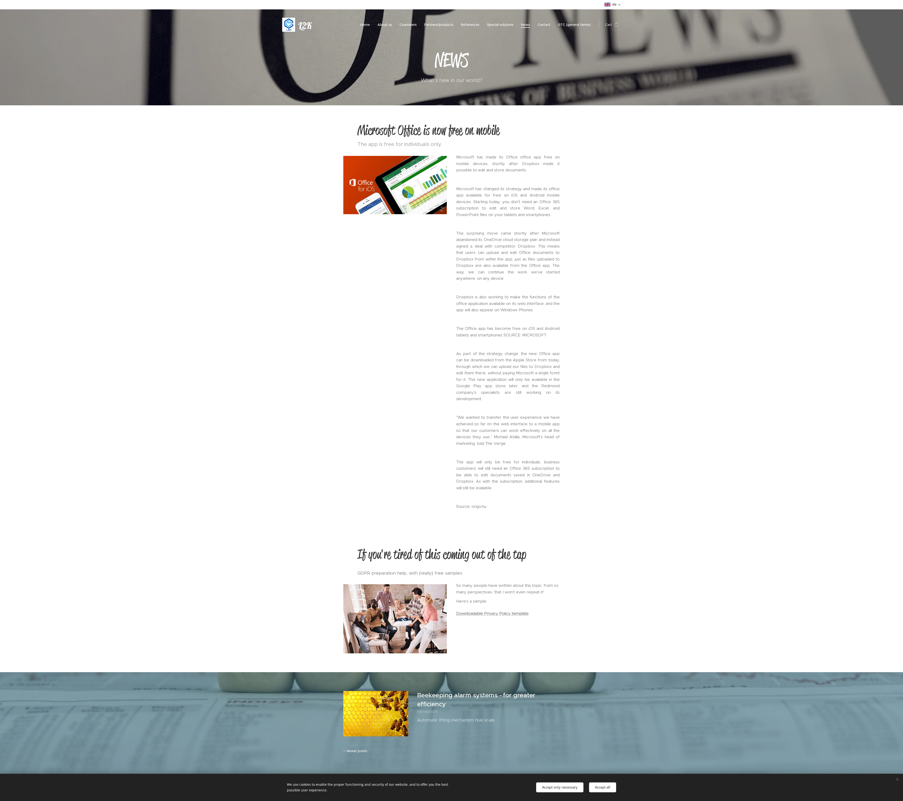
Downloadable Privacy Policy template (492, 613)
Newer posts (356, 751)
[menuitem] (366, 25)
